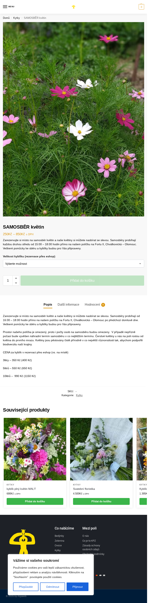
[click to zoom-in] (75, 119)
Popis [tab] (48, 304)
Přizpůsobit (26, 586)
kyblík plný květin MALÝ (21, 488)
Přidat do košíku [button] (35, 501)
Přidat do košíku (82, 281)
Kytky (16, 17)
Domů (6, 17)
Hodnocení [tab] (94, 304)
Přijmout (77, 586)
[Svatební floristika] (101, 449)
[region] (51, 574)
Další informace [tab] (68, 304)
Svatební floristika (84, 488)
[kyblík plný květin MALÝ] (35, 449)
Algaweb (22, 596)
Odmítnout (52, 586)
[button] (141, 7)
